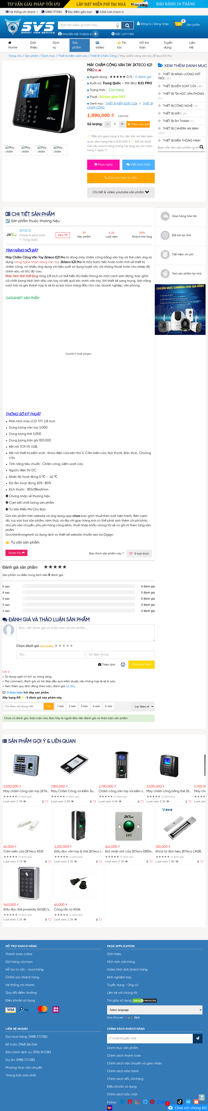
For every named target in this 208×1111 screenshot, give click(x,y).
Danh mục (48, 56)
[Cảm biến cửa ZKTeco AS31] (28, 825)
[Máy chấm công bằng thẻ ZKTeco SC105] (169, 764)
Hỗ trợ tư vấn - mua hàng (24, 969)
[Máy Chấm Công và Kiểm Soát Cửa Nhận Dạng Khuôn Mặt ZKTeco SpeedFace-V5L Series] (74, 764)
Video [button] (100, 47)
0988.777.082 (53, 12)
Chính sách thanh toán (124, 1055)
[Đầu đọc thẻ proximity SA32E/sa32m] (28, 883)
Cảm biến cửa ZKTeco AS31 (23, 851)
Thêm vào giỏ (139, 124)
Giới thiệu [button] (33, 45)
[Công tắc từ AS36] (79, 883)
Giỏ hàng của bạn (18, 962)
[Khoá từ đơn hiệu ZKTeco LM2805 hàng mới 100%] (180, 825)
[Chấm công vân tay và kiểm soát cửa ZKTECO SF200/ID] (122, 764)
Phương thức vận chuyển (23, 1067)
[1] (187, 1107)
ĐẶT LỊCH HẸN (124, 34)
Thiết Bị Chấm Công (103, 56)
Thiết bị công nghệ (180, 105)
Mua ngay (105, 164)
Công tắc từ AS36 (67, 909)
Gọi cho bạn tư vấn (122, 178)
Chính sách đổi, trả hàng (125, 1079)
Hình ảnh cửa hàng (121, 962)
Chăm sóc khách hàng (22, 977)
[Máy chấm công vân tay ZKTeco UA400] (26, 764)
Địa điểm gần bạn (79, 12)
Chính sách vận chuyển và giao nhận (134, 1063)
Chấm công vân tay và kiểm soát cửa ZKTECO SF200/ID (140, 791)
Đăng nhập (161, 24)
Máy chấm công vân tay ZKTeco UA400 (32, 791)
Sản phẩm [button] (76, 45)
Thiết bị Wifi (175, 113)
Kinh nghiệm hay (119, 977)
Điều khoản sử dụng (20, 1000)
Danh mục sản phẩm (122, 1048)
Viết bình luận (140, 164)
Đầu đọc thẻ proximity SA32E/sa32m (30, 909)
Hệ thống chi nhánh (22, 12)
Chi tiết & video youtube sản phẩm (119, 192)
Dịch (137, 1017)
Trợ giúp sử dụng (119, 1000)
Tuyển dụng (168, 45)
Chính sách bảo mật (122, 1094)
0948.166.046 (27, 1044)
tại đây (70, 686)
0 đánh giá (143, 77)
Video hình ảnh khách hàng (127, 969)
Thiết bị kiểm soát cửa (72, 56)
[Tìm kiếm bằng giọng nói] (118, 26)
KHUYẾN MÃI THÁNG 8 (77, 34)
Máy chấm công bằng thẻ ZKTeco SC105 (176, 791)
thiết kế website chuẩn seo (78, 534)
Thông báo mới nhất (20, 1075)
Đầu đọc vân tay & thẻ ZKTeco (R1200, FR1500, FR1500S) (95, 851)
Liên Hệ (192, 45)
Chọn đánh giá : (35, 646)
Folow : (112, 1102)
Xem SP (63, 235)
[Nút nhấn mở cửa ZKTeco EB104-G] (129, 825)
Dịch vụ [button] (56, 45)
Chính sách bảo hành (123, 1071)
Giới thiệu (114, 954)
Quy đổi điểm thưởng (21, 993)
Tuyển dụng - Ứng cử (122, 985)
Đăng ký (146, 24)
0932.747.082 (41, 1052)
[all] (127, 25)
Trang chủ (15, 56)
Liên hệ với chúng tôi (122, 993)
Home (12, 47)
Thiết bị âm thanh (178, 121)
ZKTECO (25, 231)
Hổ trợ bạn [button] (144, 45)
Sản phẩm (31, 56)
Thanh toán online (18, 954)
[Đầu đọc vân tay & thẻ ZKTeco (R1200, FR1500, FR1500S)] (79, 825)
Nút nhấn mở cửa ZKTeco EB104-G (130, 851)
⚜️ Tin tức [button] (121, 45)
